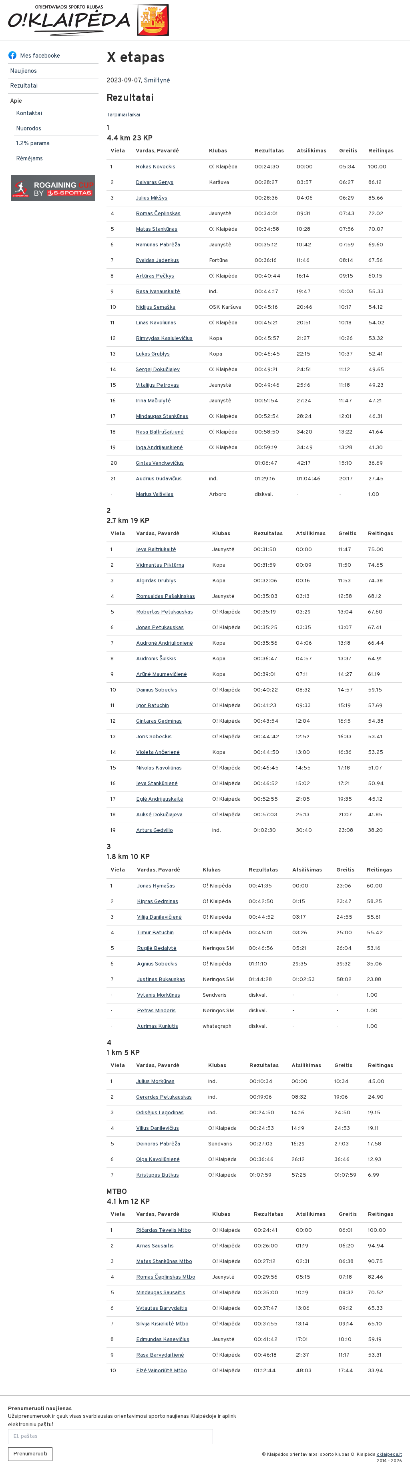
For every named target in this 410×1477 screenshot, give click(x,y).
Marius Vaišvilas (154, 494)
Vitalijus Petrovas (157, 385)
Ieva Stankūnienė (157, 783)
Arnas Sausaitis (155, 1246)
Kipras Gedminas (157, 901)
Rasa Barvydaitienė (160, 1355)
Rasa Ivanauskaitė (158, 291)
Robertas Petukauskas (164, 612)
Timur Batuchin (155, 932)
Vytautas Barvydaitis (161, 1308)
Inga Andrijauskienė (159, 447)
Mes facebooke (40, 56)
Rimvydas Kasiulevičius (164, 338)
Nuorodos (28, 129)
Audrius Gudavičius (159, 479)
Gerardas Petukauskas (164, 1097)
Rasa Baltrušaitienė (160, 432)
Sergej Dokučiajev (158, 369)
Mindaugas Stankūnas (162, 416)
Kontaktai (29, 114)
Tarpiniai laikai (123, 115)
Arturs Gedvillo (154, 830)
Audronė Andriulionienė (164, 643)
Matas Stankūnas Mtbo (164, 1261)
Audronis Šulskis (156, 659)
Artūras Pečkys (155, 276)
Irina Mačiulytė (153, 401)
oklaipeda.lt (389, 1454)
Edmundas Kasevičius (162, 1339)
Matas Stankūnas (156, 229)
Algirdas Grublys (156, 581)
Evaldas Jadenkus (157, 260)
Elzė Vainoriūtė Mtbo (161, 1370)
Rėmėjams (29, 159)
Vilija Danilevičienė (159, 917)
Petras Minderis (156, 1010)
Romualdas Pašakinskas (165, 596)
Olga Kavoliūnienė (158, 1159)
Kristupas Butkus (157, 1175)
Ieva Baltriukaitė (156, 549)
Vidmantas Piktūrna (160, 565)
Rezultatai (24, 86)
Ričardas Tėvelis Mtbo (163, 1230)
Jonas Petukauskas (160, 627)
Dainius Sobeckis (156, 690)
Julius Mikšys (151, 198)
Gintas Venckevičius (160, 463)
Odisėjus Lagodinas (160, 1112)
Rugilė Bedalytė (157, 948)
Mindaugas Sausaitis (160, 1292)
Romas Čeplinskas (158, 213)
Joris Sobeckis (154, 737)
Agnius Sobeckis (157, 964)
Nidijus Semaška (155, 307)
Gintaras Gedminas (159, 721)
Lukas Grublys (153, 354)
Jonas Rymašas (156, 886)
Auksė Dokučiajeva (159, 814)
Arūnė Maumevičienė (161, 674)
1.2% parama (33, 144)
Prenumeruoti (30, 1454)
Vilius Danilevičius (157, 1128)
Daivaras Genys (154, 182)
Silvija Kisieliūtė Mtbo (162, 1324)
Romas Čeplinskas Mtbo (165, 1277)
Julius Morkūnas (155, 1081)
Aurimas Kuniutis (157, 1026)
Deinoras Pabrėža (158, 1144)
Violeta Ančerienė (158, 752)
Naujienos (23, 71)
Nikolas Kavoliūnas (159, 768)
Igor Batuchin (152, 705)
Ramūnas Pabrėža (158, 245)
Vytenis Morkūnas (158, 995)
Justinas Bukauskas (161, 979)
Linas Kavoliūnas (156, 323)
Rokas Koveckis (155, 167)
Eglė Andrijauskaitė (159, 799)
